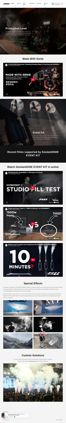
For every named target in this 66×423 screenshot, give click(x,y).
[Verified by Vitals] (14, 416)
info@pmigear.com (32, 361)
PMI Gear (7, 419)
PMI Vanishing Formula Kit (13, 414)
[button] (13, 3)
